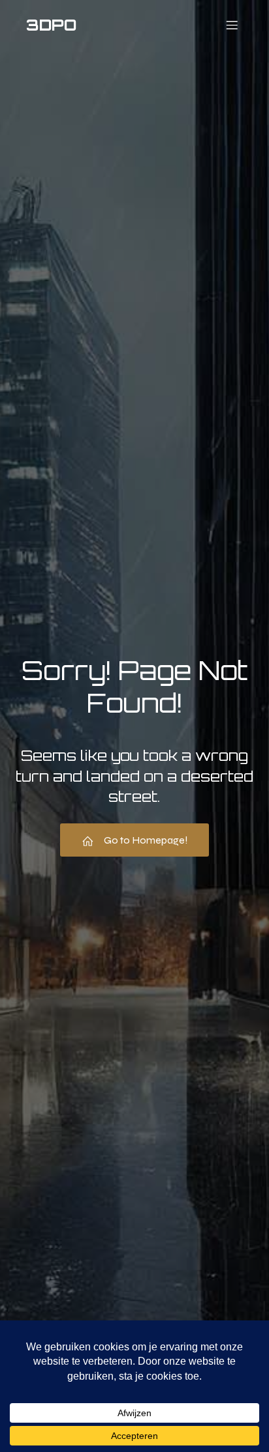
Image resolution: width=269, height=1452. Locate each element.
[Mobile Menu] (232, 25)
